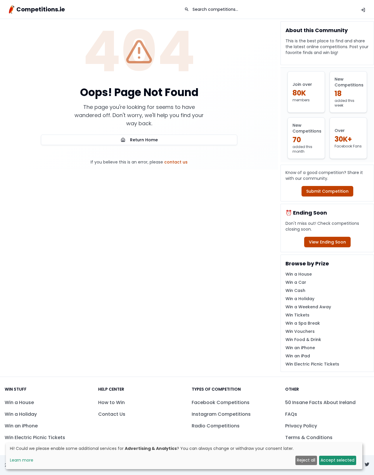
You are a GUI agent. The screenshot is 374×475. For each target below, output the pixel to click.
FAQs (291, 414)
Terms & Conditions (309, 437)
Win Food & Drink (303, 339)
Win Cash (295, 290)
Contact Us (111, 414)
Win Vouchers (300, 331)
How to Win (111, 402)
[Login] (363, 10)
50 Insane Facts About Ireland (320, 402)
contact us (176, 162)
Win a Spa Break (302, 323)
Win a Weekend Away (308, 307)
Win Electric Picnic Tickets (312, 364)
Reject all (306, 460)
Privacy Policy (301, 425)
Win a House (298, 274)
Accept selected (337, 460)
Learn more (21, 460)
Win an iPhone (300, 348)
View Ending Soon (327, 242)
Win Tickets (297, 315)
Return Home (144, 140)
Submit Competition (327, 191)
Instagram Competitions (221, 414)
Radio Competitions (216, 425)
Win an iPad (297, 356)
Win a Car (295, 282)
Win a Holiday (299, 299)
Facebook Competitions (221, 402)
